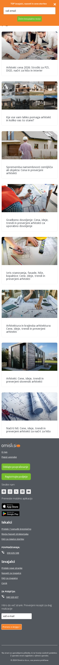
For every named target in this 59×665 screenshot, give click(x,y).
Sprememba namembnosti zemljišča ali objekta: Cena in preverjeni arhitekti (29, 170)
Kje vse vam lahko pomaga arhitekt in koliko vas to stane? (28, 118)
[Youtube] (28, 491)
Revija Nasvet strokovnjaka (15, 534)
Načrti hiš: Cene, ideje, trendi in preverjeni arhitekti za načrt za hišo (28, 429)
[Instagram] (10, 491)
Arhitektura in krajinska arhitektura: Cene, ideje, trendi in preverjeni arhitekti (28, 328)
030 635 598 (13, 552)
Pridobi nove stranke (12, 568)
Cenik (4, 583)
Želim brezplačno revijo (29, 18)
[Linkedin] (22, 491)
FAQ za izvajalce (10, 578)
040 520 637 (12, 597)
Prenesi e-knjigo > (12, 626)
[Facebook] (4, 491)
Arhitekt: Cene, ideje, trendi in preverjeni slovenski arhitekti (25, 380)
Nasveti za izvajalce (11, 573)
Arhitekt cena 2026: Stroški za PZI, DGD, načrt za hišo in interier (27, 69)
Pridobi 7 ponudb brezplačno (16, 529)
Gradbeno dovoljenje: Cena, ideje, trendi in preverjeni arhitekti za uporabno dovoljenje (27, 223)
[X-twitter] (16, 491)
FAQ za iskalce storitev (13, 539)
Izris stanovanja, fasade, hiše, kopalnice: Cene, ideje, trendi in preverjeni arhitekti (25, 276)
